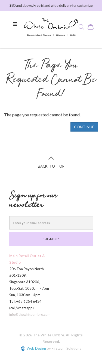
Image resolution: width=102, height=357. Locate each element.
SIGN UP (51, 239)
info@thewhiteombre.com (30, 314)
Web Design (36, 348)
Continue (84, 127)
